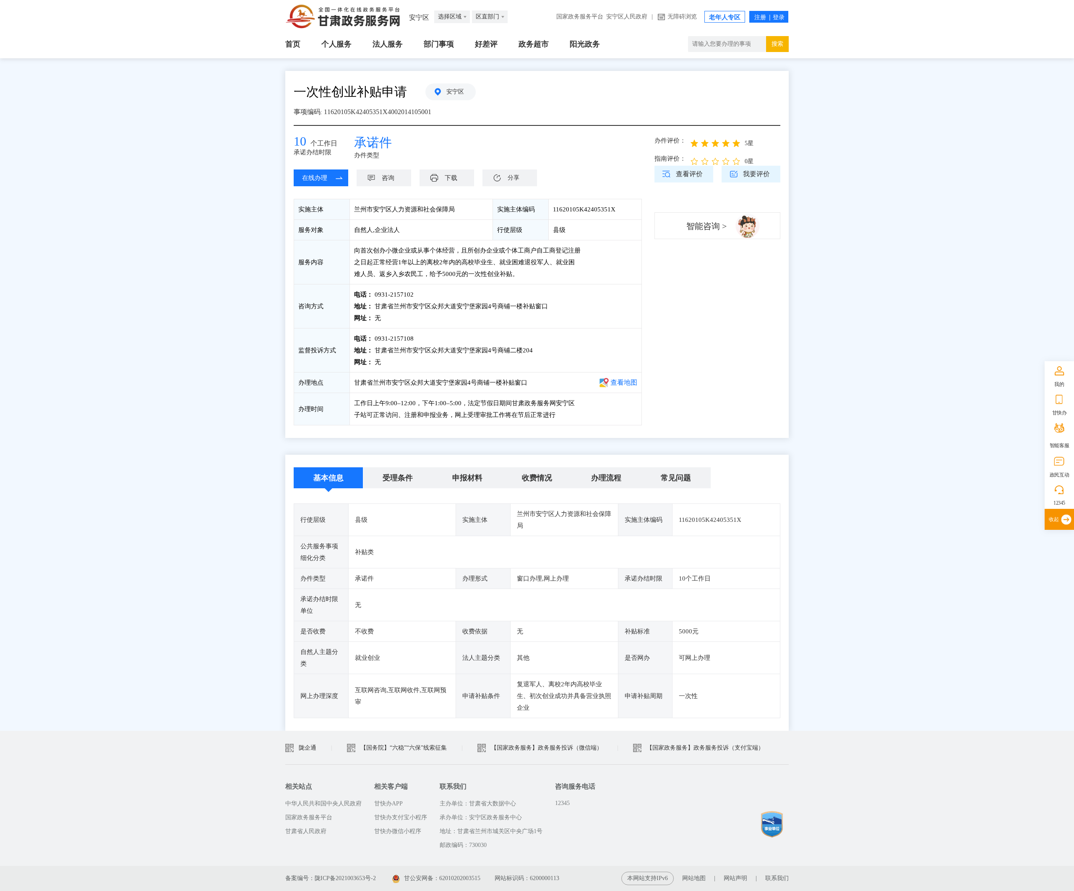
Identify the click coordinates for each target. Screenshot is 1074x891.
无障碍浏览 (682, 16)
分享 (513, 178)
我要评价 (756, 173)
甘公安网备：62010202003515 (442, 878)
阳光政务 (585, 44)
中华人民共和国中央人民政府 (323, 803)
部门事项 (439, 44)
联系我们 (777, 878)
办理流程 (606, 478)
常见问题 (676, 478)
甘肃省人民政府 (305, 831)
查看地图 (623, 382)
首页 (292, 44)
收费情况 (537, 478)
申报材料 (467, 478)
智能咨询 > (706, 226)
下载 (451, 178)
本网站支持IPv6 (647, 878)
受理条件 (398, 478)
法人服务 (388, 44)
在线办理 (314, 178)
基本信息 (328, 478)
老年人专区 (724, 17)
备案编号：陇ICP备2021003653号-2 (330, 878)
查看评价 (689, 173)
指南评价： (670, 158)
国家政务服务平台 (579, 16)
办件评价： (670, 140)
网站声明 (735, 878)
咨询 (388, 178)
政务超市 (534, 44)
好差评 (486, 44)
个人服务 (336, 44)
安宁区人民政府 (626, 16)
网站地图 (694, 878)
